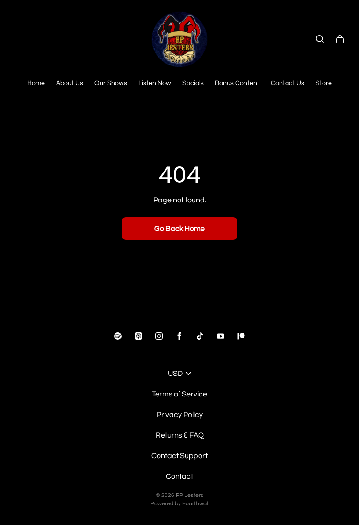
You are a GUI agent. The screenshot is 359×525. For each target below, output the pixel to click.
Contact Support (179, 456)
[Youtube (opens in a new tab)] (220, 336)
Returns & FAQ (180, 435)
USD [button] (175, 373)
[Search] (320, 39)
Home (36, 83)
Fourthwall (195, 504)
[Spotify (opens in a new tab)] (118, 336)
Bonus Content (237, 83)
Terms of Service (179, 394)
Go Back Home (179, 228)
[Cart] (340, 39)
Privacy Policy (180, 414)
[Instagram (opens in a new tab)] (159, 336)
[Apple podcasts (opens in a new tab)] (138, 336)
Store (324, 83)
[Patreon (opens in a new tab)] (241, 336)
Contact (179, 476)
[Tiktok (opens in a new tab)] (200, 336)
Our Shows (110, 83)
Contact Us (287, 83)
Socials (193, 83)
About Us (69, 83)
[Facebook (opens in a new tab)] (179, 336)
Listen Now (154, 83)
